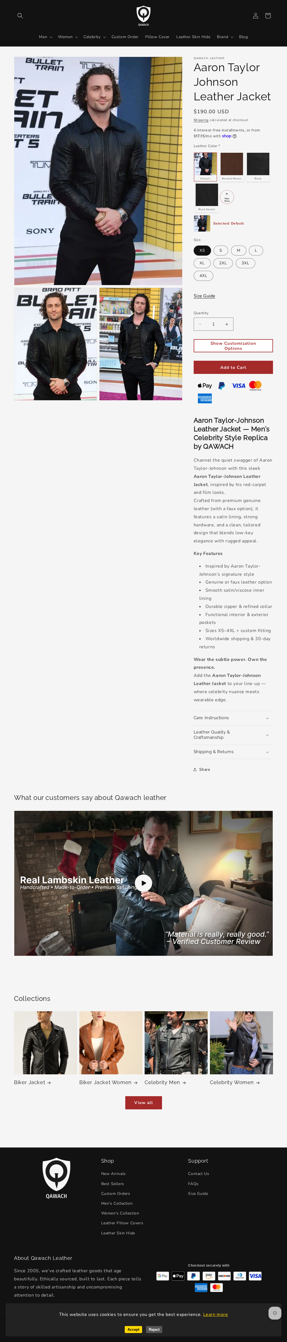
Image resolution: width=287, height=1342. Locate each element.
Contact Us (198, 1173)
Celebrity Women (232, 1082)
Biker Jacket (29, 1082)
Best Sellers (112, 1183)
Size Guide (204, 296)
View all (143, 1102)
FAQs (193, 1183)
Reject (154, 1329)
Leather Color (207, 146)
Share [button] (204, 769)
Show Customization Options (233, 346)
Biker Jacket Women (105, 1082)
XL (202, 263)
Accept (133, 1329)
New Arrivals (113, 1173)
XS (202, 250)
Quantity (201, 313)
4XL (203, 275)
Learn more (215, 1314)
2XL (223, 263)
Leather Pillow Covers (122, 1223)
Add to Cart (233, 367)
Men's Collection (117, 1203)
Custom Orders (115, 1193)
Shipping (201, 120)
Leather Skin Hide (118, 1233)
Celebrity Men (162, 1082)
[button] (20, 16)
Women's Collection (120, 1213)
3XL (245, 263)
